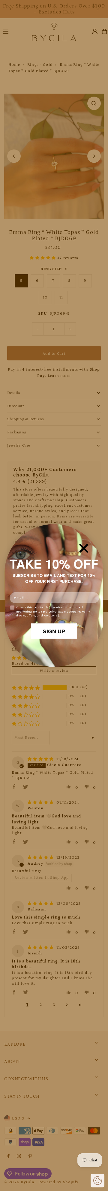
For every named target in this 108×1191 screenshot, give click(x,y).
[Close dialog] (84, 548)
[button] (97, 1180)
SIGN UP (54, 631)
